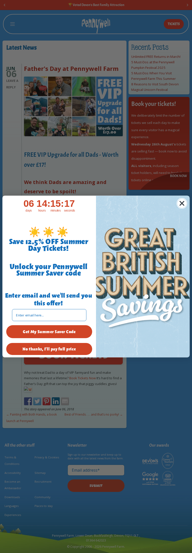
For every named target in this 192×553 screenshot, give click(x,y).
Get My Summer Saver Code (49, 331)
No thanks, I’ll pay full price (49, 349)
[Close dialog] (181, 203)
